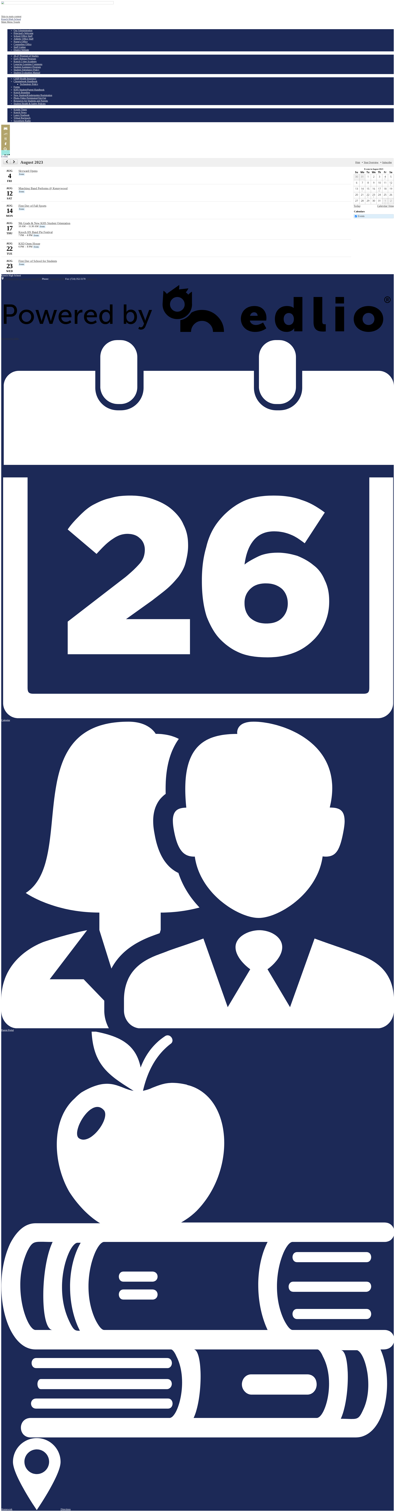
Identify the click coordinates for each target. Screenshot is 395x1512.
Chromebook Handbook (25, 81)
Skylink (5, 132)
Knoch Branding (22, 92)
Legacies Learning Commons (28, 64)
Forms (17, 87)
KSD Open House (29, 243)
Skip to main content (11, 16)
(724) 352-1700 (57, 279)
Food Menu (5, 137)
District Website (21, 50)
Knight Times (20, 109)
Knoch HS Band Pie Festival (36, 232)
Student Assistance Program (27, 67)
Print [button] (357, 162)
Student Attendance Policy (26, 70)
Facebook (5, 142)
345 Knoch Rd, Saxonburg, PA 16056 (22, 279)
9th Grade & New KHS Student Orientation (44, 223)
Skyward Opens (28, 171)
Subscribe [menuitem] (387, 162)
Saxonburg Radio (22, 120)
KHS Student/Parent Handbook (29, 89)
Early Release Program (25, 58)
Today (357, 206)
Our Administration (23, 30)
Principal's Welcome (23, 33)
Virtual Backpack (22, 118)
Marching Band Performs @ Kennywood (43, 188)
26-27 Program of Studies (26, 56)
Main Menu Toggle (10, 22)
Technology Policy (29, 84)
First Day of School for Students (38, 261)
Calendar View (385, 206)
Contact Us (91, 279)
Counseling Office (22, 44)
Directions (66, 1509)
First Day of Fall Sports (32, 205)
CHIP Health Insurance (25, 78)
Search (5, 147)
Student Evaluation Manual (27, 72)
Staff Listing (20, 47)
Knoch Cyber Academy (25, 61)
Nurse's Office (21, 41)
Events (361, 216)
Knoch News (20, 112)
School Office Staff (23, 36)
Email (5, 127)
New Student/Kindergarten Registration (33, 95)
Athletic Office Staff (23, 38)
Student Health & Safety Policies (30, 103)
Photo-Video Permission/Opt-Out (30, 98)
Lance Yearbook (21, 115)
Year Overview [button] (371, 162)
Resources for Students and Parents (31, 101)
